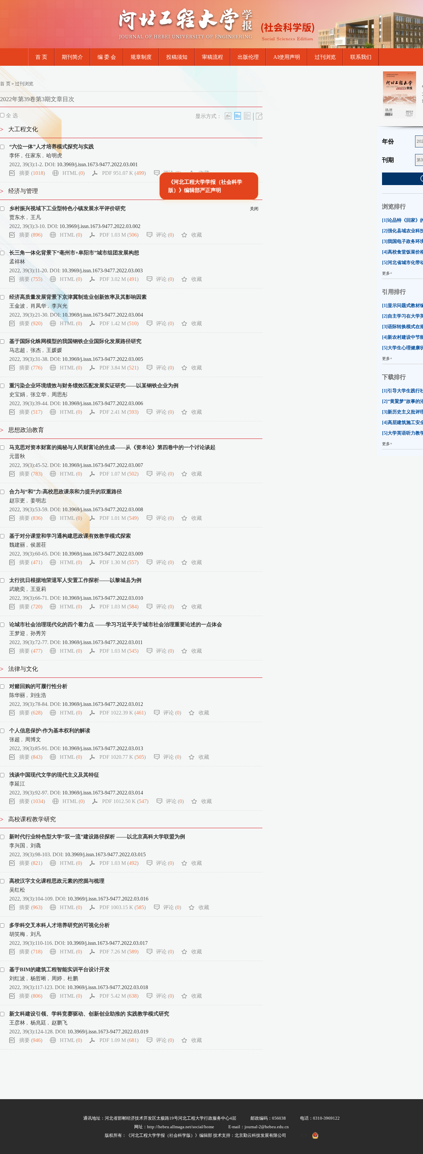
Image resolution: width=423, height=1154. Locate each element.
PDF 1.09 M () (118, 1040)
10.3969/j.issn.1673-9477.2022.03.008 (102, 509)
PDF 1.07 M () (118, 474)
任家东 (33, 155)
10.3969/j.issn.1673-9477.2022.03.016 (107, 899)
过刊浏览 (325, 57)
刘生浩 (38, 695)
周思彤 (59, 394)
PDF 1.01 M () (118, 518)
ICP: (304, 1135)
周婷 (57, 978)
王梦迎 (17, 633)
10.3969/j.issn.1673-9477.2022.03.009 (102, 554)
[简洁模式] (237, 116)
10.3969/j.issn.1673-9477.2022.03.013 (102, 748)
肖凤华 (38, 306)
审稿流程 (212, 57)
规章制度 (141, 57)
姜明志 (38, 500)
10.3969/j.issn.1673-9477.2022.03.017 (107, 943)
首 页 (41, 57)
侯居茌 (38, 545)
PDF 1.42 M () (118, 323)
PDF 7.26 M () (118, 951)
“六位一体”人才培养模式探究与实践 (51, 146)
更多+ (387, 273)
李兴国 (17, 845)
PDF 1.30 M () (118, 562)
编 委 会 (106, 57)
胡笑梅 (17, 934)
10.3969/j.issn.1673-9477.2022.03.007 (102, 465)
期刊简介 (72, 57)
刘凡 (35, 934)
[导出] (259, 116)
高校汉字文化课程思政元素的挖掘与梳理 (56, 881)
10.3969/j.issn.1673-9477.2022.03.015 (105, 854)
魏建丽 (17, 545)
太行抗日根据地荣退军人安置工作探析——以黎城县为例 (75, 580)
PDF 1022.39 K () (122, 712)
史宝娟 (17, 394)
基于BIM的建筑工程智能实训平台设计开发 (59, 969)
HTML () (73, 173)
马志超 (17, 350)
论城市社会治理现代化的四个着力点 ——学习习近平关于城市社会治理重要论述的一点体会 (115, 624)
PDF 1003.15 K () (122, 907)
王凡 (35, 217)
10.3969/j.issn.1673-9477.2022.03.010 (102, 598)
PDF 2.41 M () (118, 412)
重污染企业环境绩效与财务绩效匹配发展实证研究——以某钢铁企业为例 (93, 385)
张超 (14, 739)
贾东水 (17, 217)
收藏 (204, 173)
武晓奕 (17, 589)
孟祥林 (17, 261)
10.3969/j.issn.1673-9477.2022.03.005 (102, 359)
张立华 (38, 394)
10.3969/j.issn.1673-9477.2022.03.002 (99, 226)
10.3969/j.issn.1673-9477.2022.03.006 (102, 403)
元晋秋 (17, 456)
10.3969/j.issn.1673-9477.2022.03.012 (102, 704)
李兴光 (59, 306)
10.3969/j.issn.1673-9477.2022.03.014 (102, 792)
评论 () (172, 173)
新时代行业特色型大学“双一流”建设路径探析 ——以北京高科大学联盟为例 (97, 836)
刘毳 (35, 845)
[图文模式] (228, 116)
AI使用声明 (286, 57)
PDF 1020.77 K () (122, 757)
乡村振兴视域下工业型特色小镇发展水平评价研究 (67, 208)
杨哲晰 (38, 978)
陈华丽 (17, 695)
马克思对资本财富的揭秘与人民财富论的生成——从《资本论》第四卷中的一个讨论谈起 (112, 447)
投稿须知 (176, 57)
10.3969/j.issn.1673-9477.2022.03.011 (102, 642)
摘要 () (32, 173)
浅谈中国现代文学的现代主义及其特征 (54, 775)
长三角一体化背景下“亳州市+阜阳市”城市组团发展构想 (74, 252)
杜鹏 (72, 978)
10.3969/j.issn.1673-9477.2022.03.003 (102, 270)
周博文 (33, 739)
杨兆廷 (38, 1022)
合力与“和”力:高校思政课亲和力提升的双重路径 (65, 491)
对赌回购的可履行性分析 (38, 686)
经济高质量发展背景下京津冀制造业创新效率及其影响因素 (78, 297)
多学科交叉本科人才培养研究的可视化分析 (59, 925)
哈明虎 (54, 155)
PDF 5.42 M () (118, 996)
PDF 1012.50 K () (125, 801)
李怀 (14, 155)
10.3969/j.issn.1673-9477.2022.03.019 (107, 1031)
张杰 (35, 350)
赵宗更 (17, 500)
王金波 (17, 306)
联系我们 (360, 57)
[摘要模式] (247, 116)
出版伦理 (248, 57)
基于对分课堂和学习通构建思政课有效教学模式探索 (70, 536)
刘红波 (17, 978)
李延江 (17, 784)
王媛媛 (54, 350)
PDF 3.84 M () (118, 367)
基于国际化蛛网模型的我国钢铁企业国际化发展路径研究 (75, 341)
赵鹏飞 (59, 1022)
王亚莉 (38, 589)
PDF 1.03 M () (118, 235)
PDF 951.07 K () (124, 173)
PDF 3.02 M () (118, 279)
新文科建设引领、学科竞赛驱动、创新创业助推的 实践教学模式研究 (89, 1014)
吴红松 (17, 890)
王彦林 (17, 1022)
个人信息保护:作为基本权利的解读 (49, 730)
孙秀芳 (38, 633)
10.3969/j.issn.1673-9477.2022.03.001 (97, 164)
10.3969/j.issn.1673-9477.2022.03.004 (102, 315)
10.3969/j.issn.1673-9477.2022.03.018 (107, 987)
